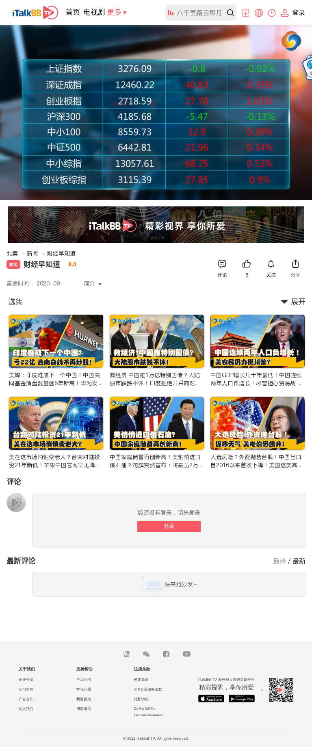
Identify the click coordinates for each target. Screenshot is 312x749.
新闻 (36, 253)
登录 (169, 526)
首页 (72, 12)
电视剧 (94, 12)
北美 (15, 253)
